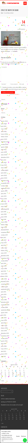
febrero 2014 (4, 328)
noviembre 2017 (5, 232)
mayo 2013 (4, 349)
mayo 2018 (4, 217)
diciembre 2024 (5, 142)
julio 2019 (3, 193)
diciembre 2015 (5, 281)
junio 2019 (3, 196)
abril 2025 (3, 131)
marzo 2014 (4, 325)
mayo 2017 (4, 242)
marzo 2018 (4, 222)
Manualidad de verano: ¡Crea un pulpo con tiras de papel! (12, 405)
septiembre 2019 (5, 188)
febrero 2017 (4, 250)
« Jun (2, 380)
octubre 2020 (4, 170)
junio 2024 (4, 152)
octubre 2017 (4, 235)
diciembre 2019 (5, 180)
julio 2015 (3, 292)
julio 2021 (3, 160)
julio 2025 (3, 126)
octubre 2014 (4, 307)
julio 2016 (3, 263)
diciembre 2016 (5, 255)
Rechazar (23, 436)
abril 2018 (3, 219)
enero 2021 (4, 167)
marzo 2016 (4, 274)
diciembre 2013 (5, 333)
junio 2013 (3, 346)
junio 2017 (3, 240)
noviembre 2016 (5, 258)
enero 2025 (4, 139)
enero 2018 (4, 227)
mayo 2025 (4, 129)
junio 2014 (3, 317)
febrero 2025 (4, 136)
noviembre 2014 (5, 305)
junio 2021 (4, 162)
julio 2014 (3, 315)
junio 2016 (3, 266)
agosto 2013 (4, 341)
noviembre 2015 (5, 284)
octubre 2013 (4, 338)
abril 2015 (3, 297)
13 (12, 372)
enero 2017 (4, 253)
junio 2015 (3, 294)
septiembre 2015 (5, 289)
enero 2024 (4, 154)
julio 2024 (3, 149)
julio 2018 (3, 211)
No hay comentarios (21, 29)
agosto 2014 (4, 312)
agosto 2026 (4, 121)
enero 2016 (4, 279)
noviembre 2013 (5, 336)
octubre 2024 (4, 144)
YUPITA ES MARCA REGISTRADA (8, 399)
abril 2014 (3, 323)
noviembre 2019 (5, 183)
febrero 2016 (4, 276)
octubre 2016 (4, 261)
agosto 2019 (4, 191)
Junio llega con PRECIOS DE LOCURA (8, 402)
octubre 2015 (4, 286)
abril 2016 (3, 271)
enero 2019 (4, 206)
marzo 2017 (4, 248)
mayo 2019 (4, 198)
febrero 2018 (4, 224)
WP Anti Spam (16, 94)
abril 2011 (3, 356)
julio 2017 (3, 237)
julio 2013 (3, 343)
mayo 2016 (4, 268)
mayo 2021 (4, 165)
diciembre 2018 (5, 209)
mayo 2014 (4, 320)
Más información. (8, 441)
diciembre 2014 (5, 302)
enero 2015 (4, 299)
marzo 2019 (4, 204)
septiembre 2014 (5, 310)
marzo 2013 (4, 354)
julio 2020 (3, 173)
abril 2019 (3, 201)
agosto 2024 (4, 147)
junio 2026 (4, 123)
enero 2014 (4, 330)
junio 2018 (3, 214)
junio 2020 (4, 175)
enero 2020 (4, 178)
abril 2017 (3, 245)
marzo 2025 (4, 134)
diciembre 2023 (5, 157)
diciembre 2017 (5, 230)
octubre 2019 (4, 186)
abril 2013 (3, 351)
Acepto (18, 436)
